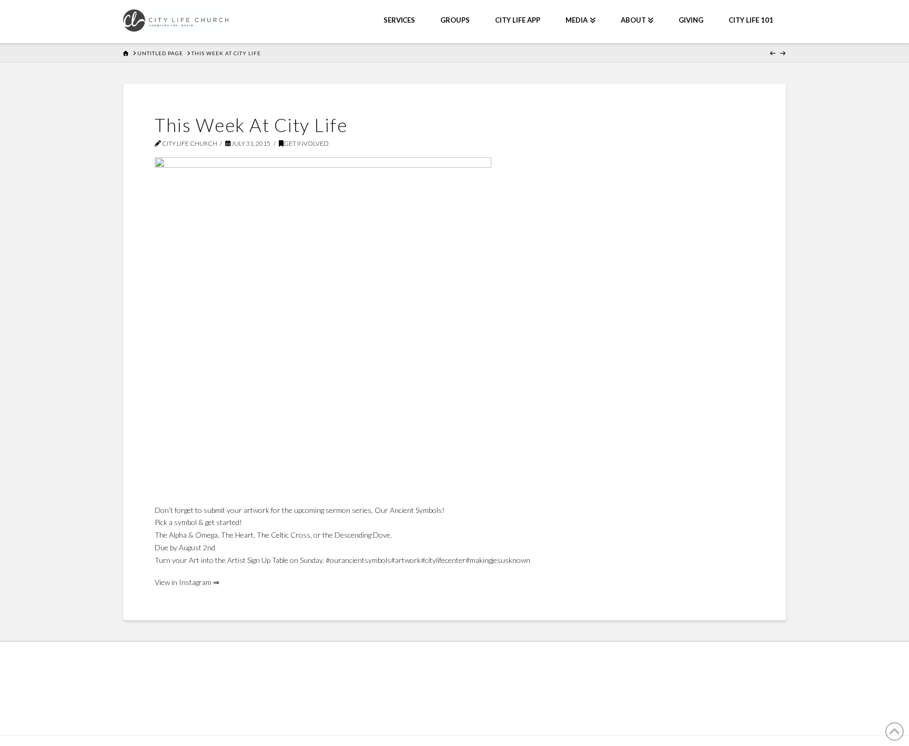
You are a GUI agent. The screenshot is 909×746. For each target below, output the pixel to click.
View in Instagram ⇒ (187, 582)
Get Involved (306, 143)
